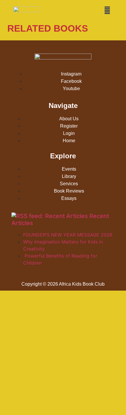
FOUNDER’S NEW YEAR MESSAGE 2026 (68, 235)
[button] (107, 10)
